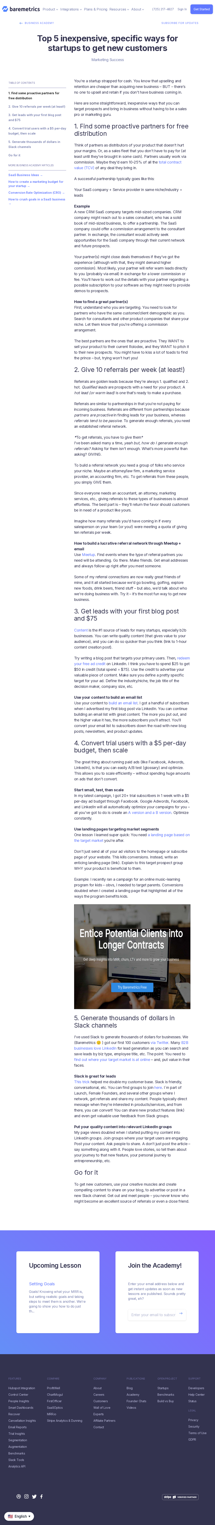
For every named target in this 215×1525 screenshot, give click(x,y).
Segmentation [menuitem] (17, 1440)
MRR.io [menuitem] (51, 1414)
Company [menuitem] (99, 1378)
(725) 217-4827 (163, 9)
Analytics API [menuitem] (16, 1466)
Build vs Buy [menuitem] (165, 1401)
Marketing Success (107, 60)
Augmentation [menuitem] (17, 1446)
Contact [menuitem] (98, 1427)
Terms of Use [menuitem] (197, 1433)
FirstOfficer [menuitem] (54, 1401)
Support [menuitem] (194, 1378)
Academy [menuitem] (133, 1394)
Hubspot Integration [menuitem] (21, 1388)
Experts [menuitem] (98, 1414)
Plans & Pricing (95, 9)
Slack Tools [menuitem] (16, 1460)
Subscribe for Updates (180, 23)
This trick (82, 1082)
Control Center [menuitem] (18, 1394)
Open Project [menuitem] (167, 1378)
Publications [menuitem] (136, 1378)
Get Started (202, 9)
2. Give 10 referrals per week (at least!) (36, 106)
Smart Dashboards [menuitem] (20, 1407)
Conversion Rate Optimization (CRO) (34, 192)
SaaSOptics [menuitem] (55, 1407)
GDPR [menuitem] (192, 1439)
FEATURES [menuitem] (14, 1378)
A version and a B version (149, 812)
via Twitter (159, 1042)
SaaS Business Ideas (23, 175)
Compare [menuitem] (53, 1378)
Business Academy (39, 23)
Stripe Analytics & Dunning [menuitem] (64, 1420)
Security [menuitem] (193, 1426)
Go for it (14, 155)
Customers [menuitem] (100, 1401)
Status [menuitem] (192, 1401)
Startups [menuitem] (163, 1388)
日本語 (17, 1523)
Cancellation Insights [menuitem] (22, 1420)
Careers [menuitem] (98, 1394)
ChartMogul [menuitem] (55, 1394)
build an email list (123, 703)
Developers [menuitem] (196, 1388)
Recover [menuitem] (14, 1414)
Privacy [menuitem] (193, 1420)
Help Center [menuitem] (196, 1394)
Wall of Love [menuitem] (101, 1407)
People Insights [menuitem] (18, 1401)
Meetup (88, 554)
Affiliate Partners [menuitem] (104, 1420)
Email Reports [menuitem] (17, 1427)
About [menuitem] (97, 1388)
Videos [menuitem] (131, 1407)
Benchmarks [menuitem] (16, 1453)
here (158, 1087)
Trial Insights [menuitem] (16, 1433)
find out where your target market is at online (112, 1059)
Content (81, 630)
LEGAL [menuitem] (192, 1410)
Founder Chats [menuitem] (136, 1401)
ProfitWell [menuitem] (53, 1388)
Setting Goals (42, 1284)
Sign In (182, 9)
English (5, 1523)
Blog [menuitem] (130, 1388)
